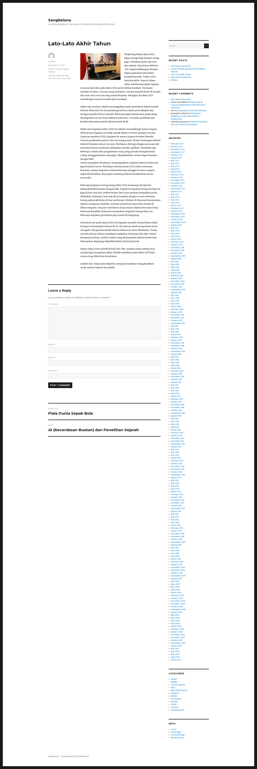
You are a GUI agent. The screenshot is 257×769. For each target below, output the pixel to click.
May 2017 (175, 332)
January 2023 (177, 146)
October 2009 (177, 573)
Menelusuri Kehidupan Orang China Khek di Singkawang (186, 116)
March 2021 (176, 205)
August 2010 (176, 545)
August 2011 (176, 511)
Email (52, 358)
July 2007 (175, 649)
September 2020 (178, 222)
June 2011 (175, 517)
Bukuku (174, 682)
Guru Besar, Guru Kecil (180, 66)
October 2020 (177, 219)
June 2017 (175, 329)
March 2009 (176, 592)
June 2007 (175, 651)
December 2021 (178, 180)
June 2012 (175, 483)
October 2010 (176, 539)
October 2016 (176, 348)
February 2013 (177, 461)
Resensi (174, 701)
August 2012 (176, 477)
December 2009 (178, 567)
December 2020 (178, 214)
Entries (176, 732)
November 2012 (177, 469)
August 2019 (176, 259)
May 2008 (175, 621)
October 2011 (176, 506)
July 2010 (175, 548)
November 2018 (177, 284)
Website (52, 371)
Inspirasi (51, 72)
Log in (173, 729)
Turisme (174, 707)
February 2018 (177, 309)
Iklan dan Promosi (179, 690)
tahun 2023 (66, 78)
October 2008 (177, 607)
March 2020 (176, 239)
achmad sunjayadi (56, 75)
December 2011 (177, 500)
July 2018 (175, 295)
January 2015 (176, 402)
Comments (177, 735)
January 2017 (176, 340)
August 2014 (176, 416)
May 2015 (175, 391)
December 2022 (178, 149)
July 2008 (175, 615)
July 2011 (174, 514)
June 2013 (175, 452)
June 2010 (175, 550)
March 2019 (176, 273)
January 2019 (176, 278)
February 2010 (177, 562)
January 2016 (176, 374)
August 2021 (176, 191)
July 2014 (175, 419)
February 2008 (177, 629)
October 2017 (176, 320)
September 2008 (178, 609)
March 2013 (176, 458)
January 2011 (176, 531)
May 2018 (175, 301)
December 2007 (178, 635)
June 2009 (175, 584)
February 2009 (177, 595)
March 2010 (176, 559)
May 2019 (175, 267)
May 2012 (175, 486)
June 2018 (175, 298)
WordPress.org (177, 738)
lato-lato (56, 78)
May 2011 (175, 520)
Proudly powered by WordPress (75, 756)
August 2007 (176, 646)
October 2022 (177, 155)
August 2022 (176, 158)
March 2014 (176, 430)
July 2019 (174, 261)
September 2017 (178, 323)
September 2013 (178, 444)
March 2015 (176, 396)
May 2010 (175, 553)
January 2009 (177, 598)
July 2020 (175, 228)
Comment (53, 304)
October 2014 (176, 410)
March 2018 (176, 306)
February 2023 (177, 144)
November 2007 (178, 637)
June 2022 (175, 163)
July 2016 (174, 357)
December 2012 (177, 466)
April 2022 (175, 169)
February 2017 (177, 337)
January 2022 (177, 177)
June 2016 (175, 360)
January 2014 (176, 435)
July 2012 (175, 480)
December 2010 (177, 534)
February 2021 (177, 208)
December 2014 (177, 405)
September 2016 (178, 351)
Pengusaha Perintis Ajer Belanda (191, 110)
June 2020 (175, 231)
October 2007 (177, 640)
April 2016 (175, 365)
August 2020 (176, 225)
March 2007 (176, 660)
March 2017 (176, 334)
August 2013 (176, 447)
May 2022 (175, 166)
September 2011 (178, 508)
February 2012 (177, 494)
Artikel (51, 69)
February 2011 (177, 528)
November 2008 (178, 604)
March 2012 (176, 491)
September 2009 (178, 576)
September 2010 (178, 542)
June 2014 (175, 421)
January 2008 (177, 632)
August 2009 (176, 578)
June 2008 (175, 618)
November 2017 (177, 318)
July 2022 (175, 160)
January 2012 (176, 497)
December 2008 (178, 601)
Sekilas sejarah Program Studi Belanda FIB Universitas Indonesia (188, 105)
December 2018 (177, 281)
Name (52, 344)
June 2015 (175, 388)
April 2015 (175, 393)
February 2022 (177, 175)
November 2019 (177, 250)
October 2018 (176, 287)
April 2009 (175, 590)
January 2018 (176, 312)
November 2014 (177, 407)
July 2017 (174, 326)
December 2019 (177, 247)
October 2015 (176, 379)
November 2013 (177, 441)
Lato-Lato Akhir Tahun (181, 74)
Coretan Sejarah (62, 69)
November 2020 (178, 217)
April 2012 (175, 489)
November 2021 (177, 183)
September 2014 (178, 413)
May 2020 (175, 233)
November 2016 (177, 346)
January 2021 (176, 211)
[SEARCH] (206, 46)
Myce (173, 99)
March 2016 (176, 368)
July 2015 (174, 385)
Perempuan (176, 699)
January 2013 (176, 463)
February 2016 (177, 371)
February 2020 (177, 242)
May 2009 (175, 587)
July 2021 (175, 194)
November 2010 (177, 536)
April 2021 (175, 203)
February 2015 (177, 399)
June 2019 (175, 264)
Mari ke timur (185, 99)
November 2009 (178, 570)
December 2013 (177, 438)
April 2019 (175, 270)
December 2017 (177, 315)
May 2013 (175, 455)
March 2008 (176, 626)
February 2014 (177, 433)
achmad (51, 61)
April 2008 (175, 623)
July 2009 (175, 581)
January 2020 (177, 245)
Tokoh (173, 704)
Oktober (174, 80)
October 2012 (176, 472)
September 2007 (178, 643)
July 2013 (175, 449)
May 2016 (175, 362)
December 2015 (177, 376)
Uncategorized (177, 710)
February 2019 (177, 275)
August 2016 (176, 354)
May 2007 (175, 654)
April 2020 (175, 236)
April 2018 (175, 304)
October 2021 (176, 186)
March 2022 (176, 172)
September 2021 (178, 189)
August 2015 (176, 382)
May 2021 (175, 200)
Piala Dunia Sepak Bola (181, 77)
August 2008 (176, 612)
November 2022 (178, 152)
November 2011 (177, 503)
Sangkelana (59, 20)
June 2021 (175, 197)
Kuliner (174, 696)
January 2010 (176, 564)
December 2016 (177, 343)
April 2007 (175, 657)
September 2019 (178, 256)
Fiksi (173, 687)
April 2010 (175, 556)
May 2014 (175, 424)
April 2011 (175, 522)
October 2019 (176, 253)
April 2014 (175, 427)
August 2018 (176, 292)
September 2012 (178, 475)
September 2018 (178, 290)
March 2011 (176, 525)
